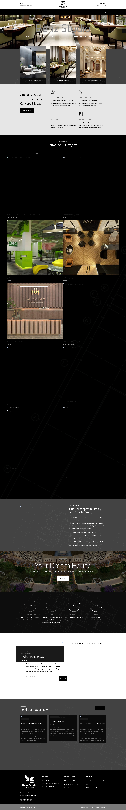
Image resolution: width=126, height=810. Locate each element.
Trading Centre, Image (71, 214)
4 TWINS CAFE (12, 468)
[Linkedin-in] (28, 800)
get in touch (63, 578)
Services (58, 12)
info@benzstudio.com (26, 5)
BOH (65, 477)
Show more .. (63, 489)
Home (44, 12)
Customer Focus (57, 97)
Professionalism (85, 97)
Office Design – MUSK (15, 341)
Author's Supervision (86, 119)
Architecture (25, 719)
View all (100, 708)
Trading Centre (85, 153)
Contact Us (80, 12)
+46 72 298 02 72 (101, 5)
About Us (51, 12)
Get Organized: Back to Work (57, 721)
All (37, 153)
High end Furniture (33, 81)
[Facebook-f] (21, 800)
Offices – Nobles (13, 278)
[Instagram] (31, 800)
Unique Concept (63, 81)
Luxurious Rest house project (74, 341)
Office (60, 153)
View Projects (27, 110)
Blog (64, 12)
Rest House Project (72, 153)
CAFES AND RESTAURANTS (48, 153)
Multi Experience (57, 119)
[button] (65, 678)
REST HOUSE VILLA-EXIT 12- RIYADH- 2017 (23, 214)
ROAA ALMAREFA (69, 401)
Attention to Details (93, 81)
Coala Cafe (11, 404)
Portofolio (72, 12)
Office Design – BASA (71, 278)
